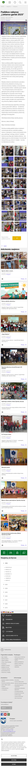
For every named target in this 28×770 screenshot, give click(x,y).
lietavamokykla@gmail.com (9, 731)
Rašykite (4, 707)
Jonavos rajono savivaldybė (16, 720)
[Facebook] (2, 714)
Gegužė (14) (8, 571)
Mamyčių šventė (6, 467)
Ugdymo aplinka (5, 660)
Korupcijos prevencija (19, 693)
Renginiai (15, 6)
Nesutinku (13, 760)
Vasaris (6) (8, 578)
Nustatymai (14, 755)
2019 (6, 607)
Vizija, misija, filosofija (6, 662)
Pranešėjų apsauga (19, 691)
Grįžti (5, 246)
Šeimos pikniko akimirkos (8, 301)
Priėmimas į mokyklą (6, 672)
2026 (6, 563)
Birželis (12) (8, 569)
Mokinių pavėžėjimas (19, 661)
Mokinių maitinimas (19, 663)
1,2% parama (9, 631)
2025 (6, 584)
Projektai (8, 615)
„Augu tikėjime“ (6, 334)
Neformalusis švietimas (20, 657)
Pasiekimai (4, 663)
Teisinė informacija (19, 696)
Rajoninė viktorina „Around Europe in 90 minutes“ (12, 368)
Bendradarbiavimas (6, 670)
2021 (6, 600)
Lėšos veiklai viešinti (6, 684)
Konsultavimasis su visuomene (19, 686)
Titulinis (2, 6)
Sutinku (14, 764)
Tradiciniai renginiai (6, 669)
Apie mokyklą (4, 657)
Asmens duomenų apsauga (21, 683)
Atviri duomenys (18, 698)
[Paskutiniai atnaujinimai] (15, 2)
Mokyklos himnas (5, 667)
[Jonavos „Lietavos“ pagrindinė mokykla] (3, 2)
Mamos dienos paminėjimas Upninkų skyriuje (13, 500)
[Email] (8, 714)
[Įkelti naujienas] (9, 2)
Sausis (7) (7, 580)
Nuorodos (17, 680)
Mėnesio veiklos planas (12, 623)
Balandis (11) (8, 573)
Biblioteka (9, 627)
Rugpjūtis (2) (8, 567)
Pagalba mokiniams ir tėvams (19, 659)
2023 (6, 592)
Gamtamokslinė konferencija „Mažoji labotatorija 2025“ (11, 534)
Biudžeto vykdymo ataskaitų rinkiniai (8, 681)
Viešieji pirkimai (5, 688)
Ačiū (16, 238)
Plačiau (22, 279)
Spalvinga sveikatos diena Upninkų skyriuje (13, 401)
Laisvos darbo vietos (12, 635)
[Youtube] (5, 714)
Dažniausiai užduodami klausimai (20, 689)
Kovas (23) (7, 576)
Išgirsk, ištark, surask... (8, 271)
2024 (6, 588)
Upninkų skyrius (5, 658)
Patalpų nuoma (18, 665)
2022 (6, 596)
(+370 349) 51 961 (9, 730)
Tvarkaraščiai (7, 649)
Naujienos (8, 6)
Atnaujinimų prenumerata (13, 639)
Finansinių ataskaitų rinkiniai (8, 683)
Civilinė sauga (18, 694)
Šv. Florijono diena (6, 434)
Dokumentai (9, 619)
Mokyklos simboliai (6, 665)
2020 (6, 603)
